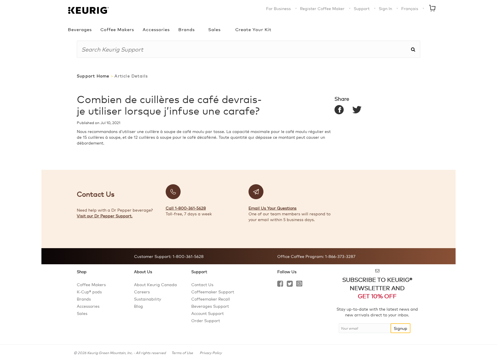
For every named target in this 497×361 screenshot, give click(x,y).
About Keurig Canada (155, 284)
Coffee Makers (117, 29)
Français (409, 8)
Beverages (80, 29)
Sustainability (147, 298)
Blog (138, 306)
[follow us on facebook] (280, 284)
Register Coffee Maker (322, 8)
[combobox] (243, 49)
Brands (186, 29)
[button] (413, 49)
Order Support (205, 320)
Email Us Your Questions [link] (272, 207)
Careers (142, 291)
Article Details (131, 75)
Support (362, 8)
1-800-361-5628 (187, 256)
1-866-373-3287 (339, 256)
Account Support (207, 313)
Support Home (93, 75)
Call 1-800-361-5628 (186, 207)
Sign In (385, 8)
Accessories (156, 29)
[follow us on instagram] (299, 284)
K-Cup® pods (89, 291)
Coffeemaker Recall (210, 298)
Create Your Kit (253, 29)
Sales (214, 29)
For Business (278, 8)
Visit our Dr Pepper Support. (105, 215)
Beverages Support (210, 306)
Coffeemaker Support (212, 291)
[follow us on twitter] (290, 284)
